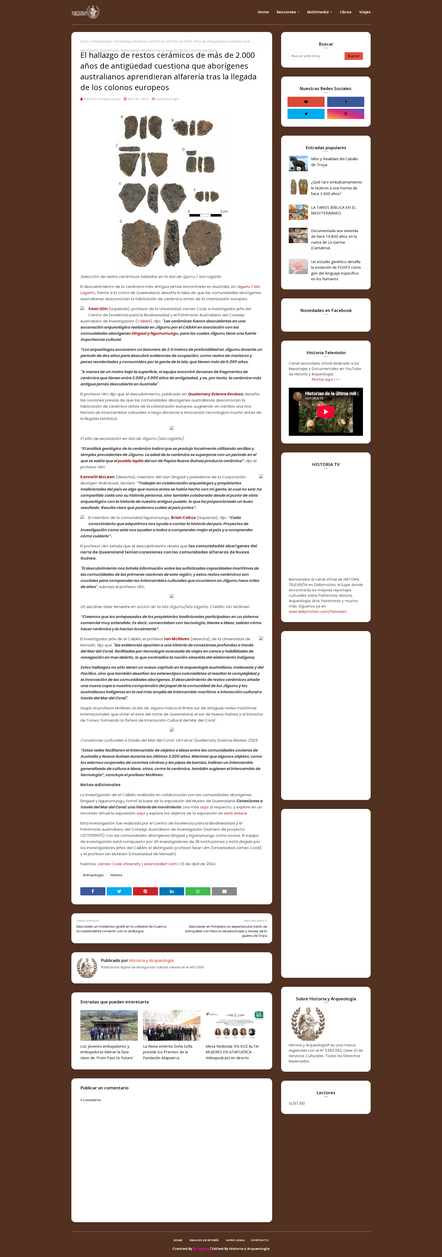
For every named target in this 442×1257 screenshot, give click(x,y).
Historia (116, 875)
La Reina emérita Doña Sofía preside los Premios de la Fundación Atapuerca (167, 1052)
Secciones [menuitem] (286, 12)
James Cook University (119, 863)
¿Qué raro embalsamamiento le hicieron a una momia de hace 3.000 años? (336, 187)
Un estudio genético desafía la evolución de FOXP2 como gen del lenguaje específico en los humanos (336, 270)
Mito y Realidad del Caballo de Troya (334, 161)
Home (177, 1240)
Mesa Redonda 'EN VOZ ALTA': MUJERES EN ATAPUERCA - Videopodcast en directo (233, 1052)
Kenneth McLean (97, 477)
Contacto (260, 1240)
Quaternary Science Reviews (215, 394)
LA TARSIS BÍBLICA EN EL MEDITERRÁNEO (333, 210)
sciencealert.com (160, 863)
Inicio (84, 41)
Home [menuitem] (263, 12)
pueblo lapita (130, 460)
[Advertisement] (326, 715)
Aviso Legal (235, 1240)
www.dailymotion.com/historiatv (318, 611)
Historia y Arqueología (101, 98)
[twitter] (306, 114)
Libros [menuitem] (345, 12)
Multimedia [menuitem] (318, 12)
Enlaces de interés (204, 1240)
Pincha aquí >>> (326, 379)
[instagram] (345, 114)
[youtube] (306, 102)
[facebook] (345, 102)
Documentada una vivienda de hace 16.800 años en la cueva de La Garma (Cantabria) (334, 239)
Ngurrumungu (164, 333)
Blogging (201, 1248)
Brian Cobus (183, 517)
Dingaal (138, 333)
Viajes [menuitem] (365, 12)
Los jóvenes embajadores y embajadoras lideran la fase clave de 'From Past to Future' (106, 1052)
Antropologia (102, 41)
